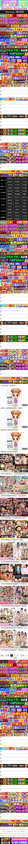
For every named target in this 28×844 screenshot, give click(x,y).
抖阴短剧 (17, 218)
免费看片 (9, 209)
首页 (2, 655)
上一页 (7, 655)
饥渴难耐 (17, 191)
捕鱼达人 (9, 197)
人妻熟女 (9, 188)
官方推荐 (3, 198)
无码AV (3, 205)
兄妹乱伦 (17, 215)
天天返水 (24, 200)
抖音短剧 (9, 203)
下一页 (22, 655)
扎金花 (17, 200)
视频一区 (3, 180)
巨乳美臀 (24, 185)
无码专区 (3, 211)
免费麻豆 (9, 212)
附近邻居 (9, 191)
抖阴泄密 (24, 212)
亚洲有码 (9, 181)
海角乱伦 (24, 209)
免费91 (17, 209)
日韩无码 (24, 218)
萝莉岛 (24, 206)
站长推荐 (3, 192)
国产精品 (9, 178)
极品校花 (9, 218)
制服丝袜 (17, 188)
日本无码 (24, 178)
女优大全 (17, 206)
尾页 (15, 657)
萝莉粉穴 (17, 212)
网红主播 (17, 178)
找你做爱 (24, 191)
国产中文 (9, 215)
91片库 (10, 206)
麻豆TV (17, 203)
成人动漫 (24, 181)
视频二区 (3, 186)
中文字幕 (17, 185)
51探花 (24, 203)
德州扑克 (24, 197)
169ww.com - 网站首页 (14, 12)
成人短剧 (24, 215)
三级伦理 (9, 185)
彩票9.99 (9, 200)
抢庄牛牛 (17, 197)
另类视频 (24, 188)
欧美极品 (17, 181)
